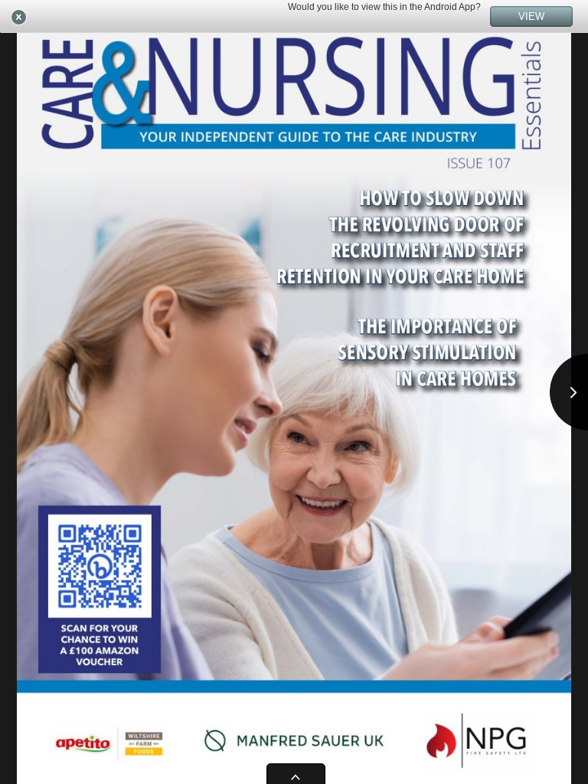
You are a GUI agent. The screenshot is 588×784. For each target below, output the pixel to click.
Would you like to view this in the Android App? (384, 7)
